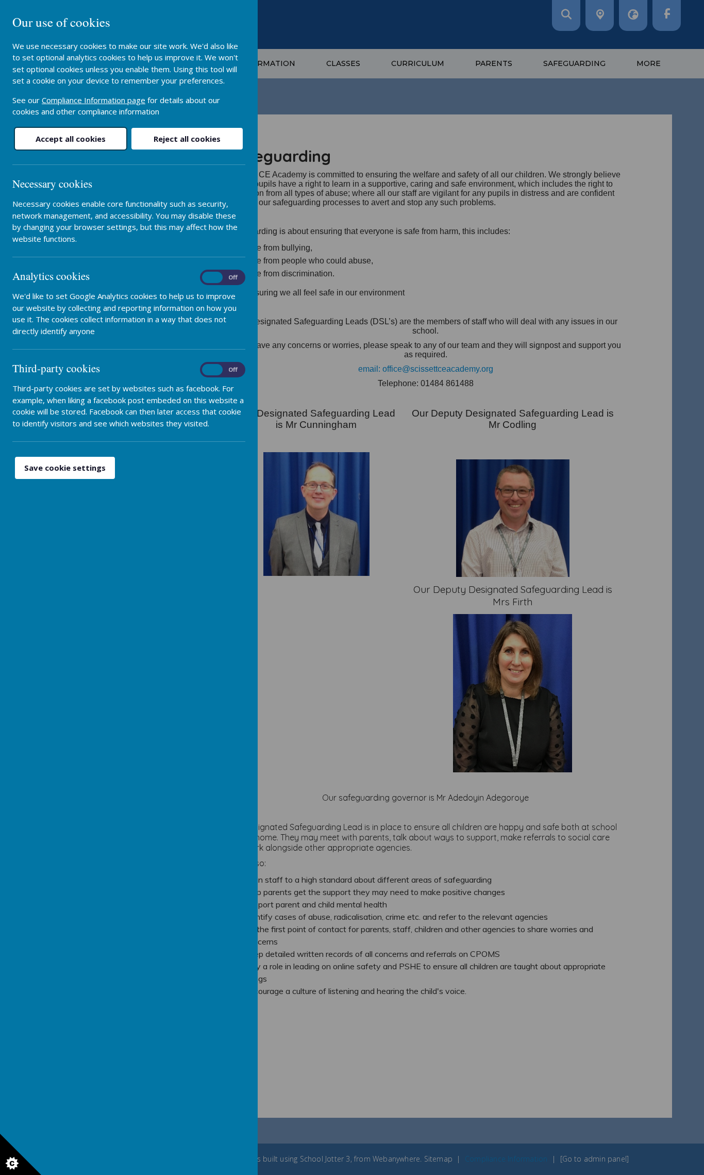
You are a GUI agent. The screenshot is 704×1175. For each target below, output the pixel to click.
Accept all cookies (71, 139)
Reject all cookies (187, 139)
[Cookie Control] (20, 1154)
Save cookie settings (65, 467)
